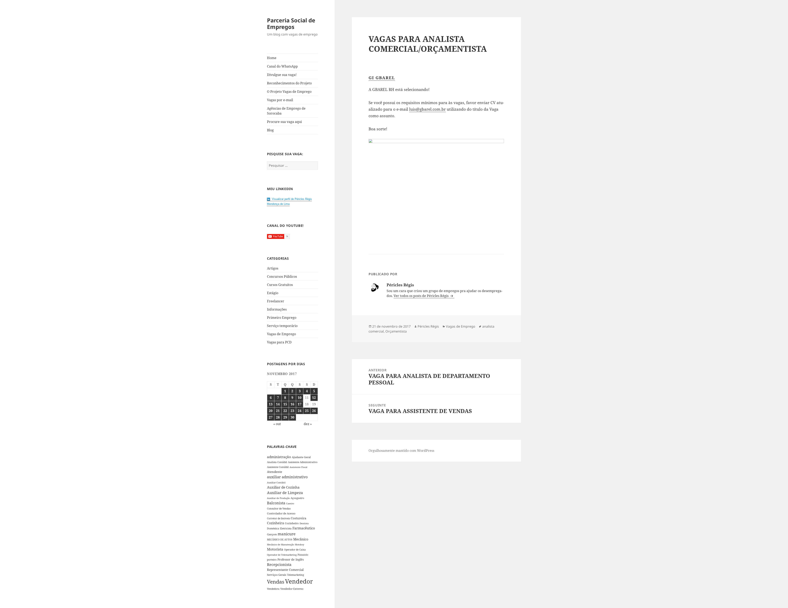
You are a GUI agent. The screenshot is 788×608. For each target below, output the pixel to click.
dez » (308, 424)
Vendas (275, 581)
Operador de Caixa (295, 549)
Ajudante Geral (301, 457)
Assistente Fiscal (298, 467)
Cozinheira (275, 523)
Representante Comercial (285, 570)
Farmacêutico (303, 528)
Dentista (304, 523)
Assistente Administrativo (302, 462)
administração (279, 456)
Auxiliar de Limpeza (285, 492)
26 (314, 410)
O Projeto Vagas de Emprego (289, 91)
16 (292, 404)
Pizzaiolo (303, 554)
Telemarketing (295, 575)
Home (271, 58)
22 (285, 410)
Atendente (274, 472)
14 (278, 404)
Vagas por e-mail (280, 100)
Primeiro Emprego (281, 317)
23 (292, 410)
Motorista (275, 549)
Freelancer (275, 301)
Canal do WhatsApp (282, 66)
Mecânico (300, 539)
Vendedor (299, 581)
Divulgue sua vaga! (282, 74)
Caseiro (290, 503)
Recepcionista (279, 564)
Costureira (298, 518)
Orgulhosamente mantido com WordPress (401, 450)
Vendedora (273, 588)
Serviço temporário (282, 326)
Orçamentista (396, 331)
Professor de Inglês (290, 559)
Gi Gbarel (382, 77)
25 (307, 410)
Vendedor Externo (292, 589)
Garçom (272, 534)
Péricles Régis (428, 326)
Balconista (276, 502)
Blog (270, 130)
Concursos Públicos (282, 276)
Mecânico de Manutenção (280, 544)
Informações (277, 309)
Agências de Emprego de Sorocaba (286, 111)
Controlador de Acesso (281, 513)
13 (271, 404)
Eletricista (286, 528)
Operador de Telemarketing (282, 554)
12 (314, 397)
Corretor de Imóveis (278, 518)
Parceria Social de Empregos (291, 23)
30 (292, 417)
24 (299, 410)
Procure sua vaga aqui (284, 121)
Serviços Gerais (276, 575)
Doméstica (273, 528)
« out (277, 424)
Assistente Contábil (278, 467)
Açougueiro (297, 498)
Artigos (272, 268)
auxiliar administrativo (287, 476)
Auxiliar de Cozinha (283, 487)
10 (299, 397)
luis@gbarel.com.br (427, 109)
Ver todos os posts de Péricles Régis (421, 296)
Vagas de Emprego (281, 334)
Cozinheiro (292, 523)
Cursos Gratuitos (280, 284)
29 (285, 417)
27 (271, 417)
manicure (287, 534)
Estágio (272, 293)
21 (278, 410)
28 (278, 417)
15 (285, 404)
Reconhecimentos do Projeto (289, 83)
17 (299, 404)
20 (271, 410)
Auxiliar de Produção (278, 498)
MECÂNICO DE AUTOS (279, 539)
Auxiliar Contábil (276, 482)
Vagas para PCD (279, 342)
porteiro (272, 559)
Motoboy (299, 544)
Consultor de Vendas (279, 508)
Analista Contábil (277, 462)
